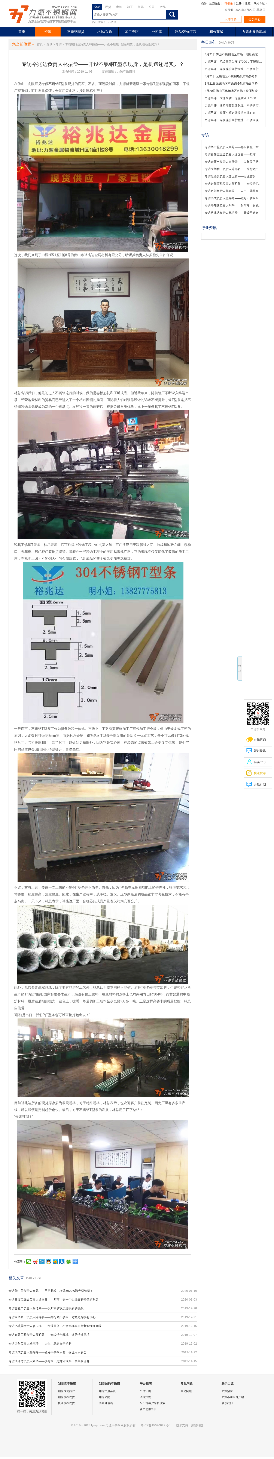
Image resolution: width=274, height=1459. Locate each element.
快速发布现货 (66, 1403)
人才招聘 (231, 19)
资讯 (47, 31)
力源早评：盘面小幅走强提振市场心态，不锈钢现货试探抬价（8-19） (233, 112)
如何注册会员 (107, 1391)
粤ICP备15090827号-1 (156, 1425)
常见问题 (186, 1391)
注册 (239, 3)
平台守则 (145, 1391)
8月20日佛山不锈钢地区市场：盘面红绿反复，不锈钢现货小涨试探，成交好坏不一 (233, 91)
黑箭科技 (197, 1425)
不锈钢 (112, 22)
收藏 (247, 3)
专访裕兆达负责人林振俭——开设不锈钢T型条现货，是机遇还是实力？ (233, 212)
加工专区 (132, 31)
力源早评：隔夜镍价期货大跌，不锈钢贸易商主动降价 (233, 69)
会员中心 (255, 19)
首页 (21, 31)
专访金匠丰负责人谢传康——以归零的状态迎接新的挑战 (46, 1308)
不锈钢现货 (75, 31)
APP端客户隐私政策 (152, 1403)
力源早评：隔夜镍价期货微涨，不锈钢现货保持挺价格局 (233, 120)
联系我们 (227, 1403)
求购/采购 (104, 31)
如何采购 (104, 1397)
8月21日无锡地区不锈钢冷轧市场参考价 (231, 83)
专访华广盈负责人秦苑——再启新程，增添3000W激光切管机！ (51, 1290)
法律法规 (145, 1397)
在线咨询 (260, 739)
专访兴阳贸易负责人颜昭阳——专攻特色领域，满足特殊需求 (49, 1334)
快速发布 (256, 773)
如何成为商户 (66, 1391)
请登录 (229, 3)
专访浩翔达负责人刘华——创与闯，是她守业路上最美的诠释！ (50, 1361)
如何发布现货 (66, 1397)
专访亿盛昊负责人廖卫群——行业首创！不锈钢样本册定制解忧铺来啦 (55, 1326)
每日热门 (209, 42)
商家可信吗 (106, 1403)
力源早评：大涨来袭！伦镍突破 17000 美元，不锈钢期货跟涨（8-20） (233, 98)
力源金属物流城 (254, 31)
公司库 (157, 31)
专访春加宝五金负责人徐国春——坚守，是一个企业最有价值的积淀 (53, 1299)
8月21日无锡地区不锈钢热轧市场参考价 (231, 76)
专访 (59, 44)
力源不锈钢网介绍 (233, 1397)
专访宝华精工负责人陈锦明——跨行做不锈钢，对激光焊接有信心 (52, 1317)
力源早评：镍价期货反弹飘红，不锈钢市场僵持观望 (233, 105)
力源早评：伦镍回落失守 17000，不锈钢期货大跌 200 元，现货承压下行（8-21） (233, 61)
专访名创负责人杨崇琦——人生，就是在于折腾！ (41, 1343)
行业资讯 (209, 228)
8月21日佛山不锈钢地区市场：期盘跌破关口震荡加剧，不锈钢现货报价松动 (233, 54)
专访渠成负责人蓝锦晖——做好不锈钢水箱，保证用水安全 (47, 1352)
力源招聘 (227, 1391)
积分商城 (216, 31)
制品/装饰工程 (186, 31)
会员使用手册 (148, 1409)
